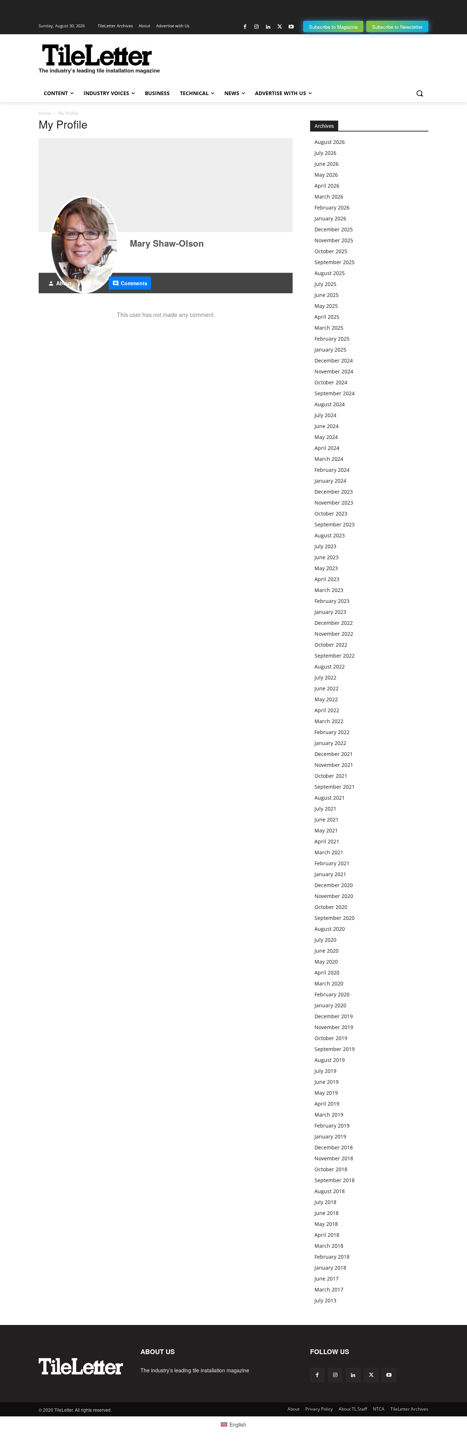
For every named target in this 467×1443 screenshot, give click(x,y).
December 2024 (333, 360)
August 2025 (329, 273)
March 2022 (328, 721)
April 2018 (326, 1234)
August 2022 (329, 666)
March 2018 (328, 1245)
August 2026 (329, 141)
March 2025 (328, 327)
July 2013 (325, 1300)
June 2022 (326, 688)
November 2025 (333, 240)
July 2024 (325, 415)
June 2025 (326, 294)
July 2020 (325, 939)
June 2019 (326, 1081)
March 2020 (328, 983)
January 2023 (330, 611)
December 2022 (333, 622)
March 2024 (328, 458)
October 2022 (330, 644)
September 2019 (334, 1049)
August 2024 (329, 404)
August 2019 (329, 1059)
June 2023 (326, 557)
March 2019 (328, 1114)
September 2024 (334, 393)
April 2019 (326, 1103)
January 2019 (330, 1136)
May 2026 (326, 174)
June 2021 (326, 819)
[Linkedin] (268, 27)
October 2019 (330, 1038)
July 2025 (325, 284)
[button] (419, 93)
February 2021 (332, 863)
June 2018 (326, 1212)
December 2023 (333, 491)
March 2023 (328, 590)
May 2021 (326, 830)
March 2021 (328, 852)
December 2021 (333, 753)
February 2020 (332, 994)
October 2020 (330, 906)
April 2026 (326, 185)
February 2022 (332, 732)
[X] (280, 27)
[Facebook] (245, 27)
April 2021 (326, 841)
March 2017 (328, 1289)
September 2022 (334, 655)
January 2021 (330, 874)
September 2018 (334, 1180)
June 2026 (326, 163)
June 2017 (326, 1278)
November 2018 (333, 1158)
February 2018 (332, 1256)
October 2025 (330, 251)
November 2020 (333, 896)
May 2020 (326, 961)
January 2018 (330, 1267)
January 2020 (330, 1005)
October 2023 (330, 513)
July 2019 (325, 1070)
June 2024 (326, 426)
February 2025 (332, 338)
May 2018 (326, 1223)
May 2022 (326, 699)
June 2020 (326, 950)
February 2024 (332, 469)
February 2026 (332, 207)
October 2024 (330, 382)
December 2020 (333, 885)
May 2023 (326, 568)
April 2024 (326, 447)
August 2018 (329, 1191)
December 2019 (333, 1016)
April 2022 (326, 710)
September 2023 (334, 524)
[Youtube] (291, 27)
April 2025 (326, 316)
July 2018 (325, 1202)
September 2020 (334, 917)
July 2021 (325, 808)
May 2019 (326, 1092)
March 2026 (328, 196)
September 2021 (334, 786)
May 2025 (326, 305)
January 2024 (330, 480)
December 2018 (333, 1147)
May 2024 (326, 437)
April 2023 (326, 579)
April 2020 (326, 972)
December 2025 (333, 229)
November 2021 (333, 764)
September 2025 (334, 262)
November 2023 (333, 502)
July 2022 (325, 677)
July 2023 (325, 546)
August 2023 (329, 535)
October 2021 (330, 775)
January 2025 (330, 349)
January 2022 (330, 743)
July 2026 (325, 152)
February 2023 (332, 600)
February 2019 (332, 1125)
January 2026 (330, 218)
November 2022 (333, 633)
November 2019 (333, 1027)
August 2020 (329, 928)
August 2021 (329, 797)
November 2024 (333, 371)
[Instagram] (257, 27)
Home (45, 113)
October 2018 (330, 1169)
